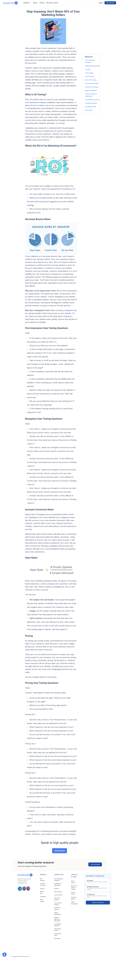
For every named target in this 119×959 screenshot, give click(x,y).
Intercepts (88, 110)
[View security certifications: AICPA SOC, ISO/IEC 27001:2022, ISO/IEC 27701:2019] (24, 888)
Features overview (42, 884)
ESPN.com (33, 198)
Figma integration (91, 90)
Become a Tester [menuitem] (52, 3)
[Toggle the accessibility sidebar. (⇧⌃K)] (4, 954)
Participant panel (91, 103)
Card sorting (89, 76)
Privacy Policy (73, 893)
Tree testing (89, 73)
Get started (42, 879)
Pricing (42, 888)
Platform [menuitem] (26, 3)
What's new (42, 892)
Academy (43, 896)
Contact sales (95, 864)
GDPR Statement (74, 903)
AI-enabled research (92, 100)
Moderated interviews (92, 66)
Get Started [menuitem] (110, 3)
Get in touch (73, 882)
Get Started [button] (59, 851)
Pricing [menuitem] (42, 3)
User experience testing (35, 102)
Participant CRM (90, 107)
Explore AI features (98, 902)
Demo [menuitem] (35, 3)
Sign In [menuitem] (101, 3)
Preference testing (91, 87)
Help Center (42, 900)
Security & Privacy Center (74, 887)
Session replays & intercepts (57, 919)
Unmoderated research (58, 879)
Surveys (87, 69)
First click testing (90, 80)
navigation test (70, 310)
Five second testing (91, 83)
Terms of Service (74, 898)
